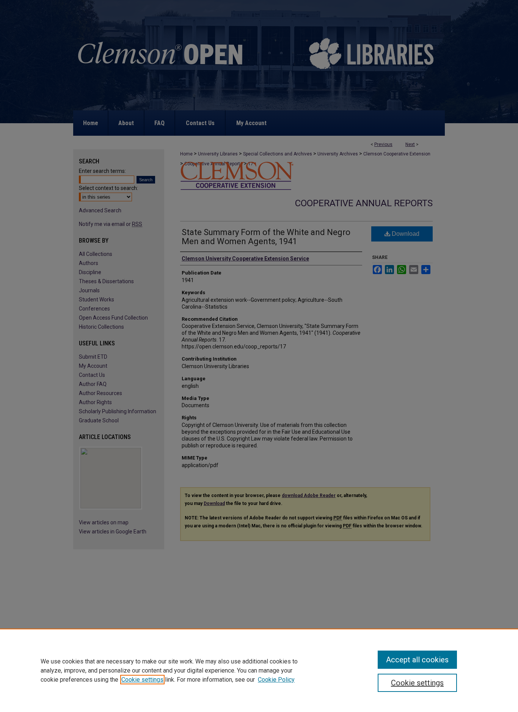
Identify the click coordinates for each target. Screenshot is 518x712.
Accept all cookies (417, 659)
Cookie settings (142, 679)
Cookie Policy (276, 679)
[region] (259, 670)
